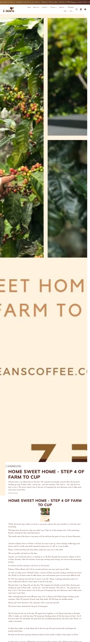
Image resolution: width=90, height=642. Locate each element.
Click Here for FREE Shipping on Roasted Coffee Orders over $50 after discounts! (59, 2)
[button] (76, 9)
